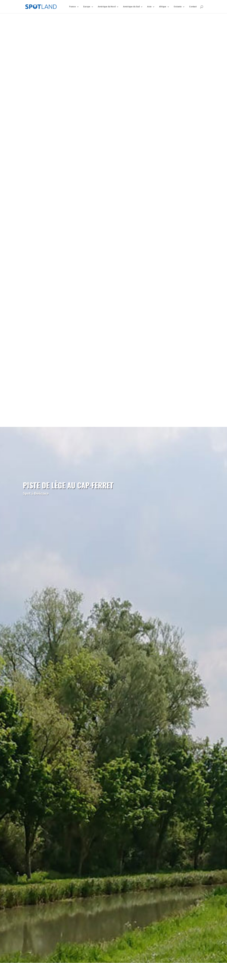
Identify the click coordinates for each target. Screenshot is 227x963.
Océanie (178, 6)
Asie (149, 6)
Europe (86, 6)
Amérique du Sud (131, 6)
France (72, 6)
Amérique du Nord (106, 6)
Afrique (162, 6)
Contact (193, 6)
